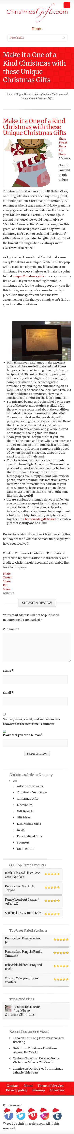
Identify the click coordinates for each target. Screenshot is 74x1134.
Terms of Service (50, 1086)
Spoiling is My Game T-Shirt (23, 913)
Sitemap (38, 1090)
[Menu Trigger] (67, 5)
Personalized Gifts (29, 836)
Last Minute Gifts (29, 823)
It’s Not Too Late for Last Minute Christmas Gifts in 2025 (22, 1011)
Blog (18, 94)
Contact (13, 1086)
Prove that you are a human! (22, 735)
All (15, 781)
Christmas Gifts (27, 798)
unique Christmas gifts (28, 276)
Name (8, 670)
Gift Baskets (25, 811)
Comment (11, 629)
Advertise (56, 1090)
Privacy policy (16, 1090)
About (28, 1086)
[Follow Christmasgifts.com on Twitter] (20, 1114)
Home (37, 28)
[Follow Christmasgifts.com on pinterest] (32, 1114)
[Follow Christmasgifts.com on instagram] (45, 1114)
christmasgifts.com (31, 1123)
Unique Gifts (25, 849)
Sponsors (23, 842)
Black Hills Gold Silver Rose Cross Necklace (22, 875)
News (20, 830)
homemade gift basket (40, 519)
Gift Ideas (23, 817)
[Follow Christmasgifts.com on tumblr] (57, 1114)
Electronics (24, 805)
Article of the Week (30, 786)
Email (8, 692)
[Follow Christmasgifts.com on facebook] (8, 1114)
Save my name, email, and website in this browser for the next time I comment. (31, 721)
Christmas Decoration (32, 792)
